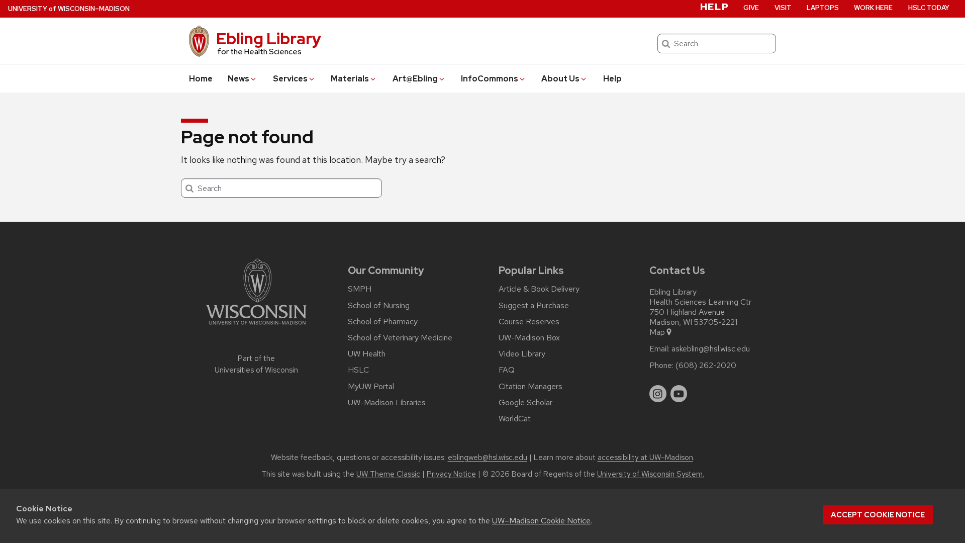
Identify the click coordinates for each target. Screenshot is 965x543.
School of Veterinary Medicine (400, 338)
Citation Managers (530, 387)
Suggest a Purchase (534, 306)
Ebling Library (268, 38)
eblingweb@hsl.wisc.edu (487, 457)
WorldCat (515, 419)
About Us (560, 78)
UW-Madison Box (529, 338)
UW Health (366, 354)
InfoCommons (489, 78)
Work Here (873, 8)
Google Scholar (525, 403)
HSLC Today (928, 8)
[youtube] (679, 393)
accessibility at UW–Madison (645, 457)
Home (201, 78)
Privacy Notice (451, 474)
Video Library (522, 354)
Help (612, 78)
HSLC (358, 370)
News (238, 78)
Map (657, 332)
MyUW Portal (371, 387)
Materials (350, 78)
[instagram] (657, 393)
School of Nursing (379, 306)
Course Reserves (529, 322)
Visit (783, 8)
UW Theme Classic (388, 474)
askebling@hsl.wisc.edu (710, 349)
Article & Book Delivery (539, 289)
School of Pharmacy (383, 322)
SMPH (359, 289)
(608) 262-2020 (706, 365)
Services (290, 78)
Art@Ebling (415, 78)
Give (751, 8)
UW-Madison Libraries (387, 403)
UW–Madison (69, 9)
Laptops (823, 8)
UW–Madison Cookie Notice (541, 520)
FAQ (507, 370)
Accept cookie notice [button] (878, 515)
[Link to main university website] (256, 326)
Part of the (256, 364)
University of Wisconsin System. (650, 474)
